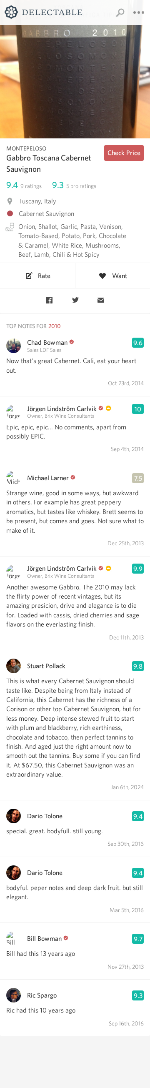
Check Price (124, 153)
